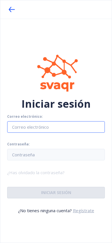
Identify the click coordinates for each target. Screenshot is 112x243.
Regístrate (83, 210)
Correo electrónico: (25, 116)
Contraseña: (18, 144)
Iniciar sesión (56, 192)
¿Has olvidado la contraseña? (36, 172)
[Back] (11, 9)
